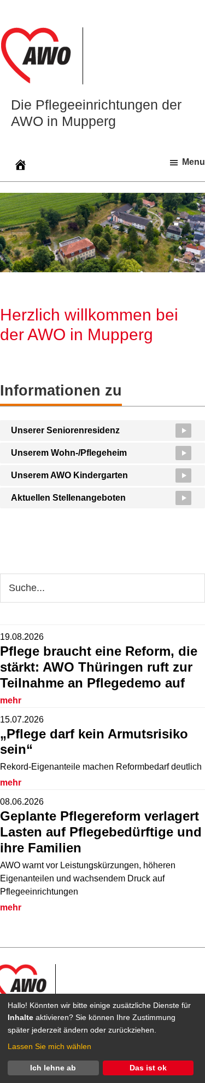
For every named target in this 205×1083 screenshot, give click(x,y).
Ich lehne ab (53, 1067)
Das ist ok (148, 1067)
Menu (193, 162)
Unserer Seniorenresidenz (65, 430)
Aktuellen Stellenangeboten (68, 497)
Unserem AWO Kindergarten (69, 475)
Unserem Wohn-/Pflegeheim (69, 452)
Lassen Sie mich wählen (49, 1046)
